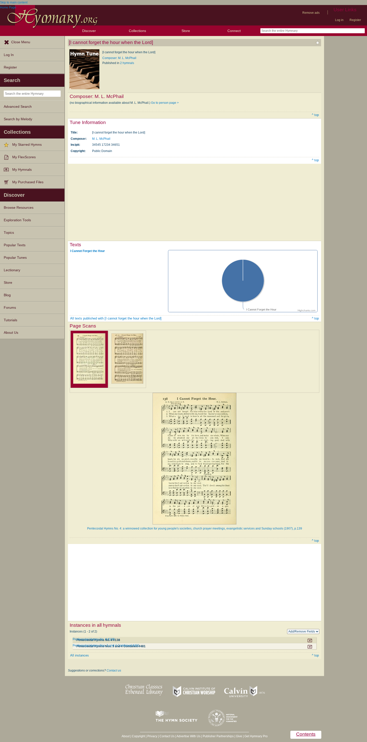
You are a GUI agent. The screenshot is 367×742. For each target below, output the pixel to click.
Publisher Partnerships (218, 736)
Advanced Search (18, 106)
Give (239, 736)
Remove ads (311, 12)
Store (186, 31)
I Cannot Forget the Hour (87, 251)
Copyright (138, 736)
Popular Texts (14, 245)
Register (355, 20)
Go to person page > (165, 102)
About (126, 736)
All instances (79, 655)
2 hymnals (127, 63)
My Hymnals (22, 170)
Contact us (114, 670)
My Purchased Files (27, 182)
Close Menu (20, 42)
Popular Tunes (15, 258)
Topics (9, 232)
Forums (10, 308)
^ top (315, 115)
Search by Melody (18, 119)
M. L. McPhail (101, 138)
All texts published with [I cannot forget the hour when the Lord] (116, 318)
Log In (9, 55)
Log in (339, 20)
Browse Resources (18, 208)
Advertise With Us (188, 736)
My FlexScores (24, 157)
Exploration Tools (17, 220)
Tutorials (10, 320)
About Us (11, 332)
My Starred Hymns (27, 144)
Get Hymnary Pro (256, 736)
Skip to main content (13, 2)
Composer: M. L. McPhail (119, 58)
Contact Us (167, 736)
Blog (7, 295)
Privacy (152, 736)
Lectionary (12, 270)
